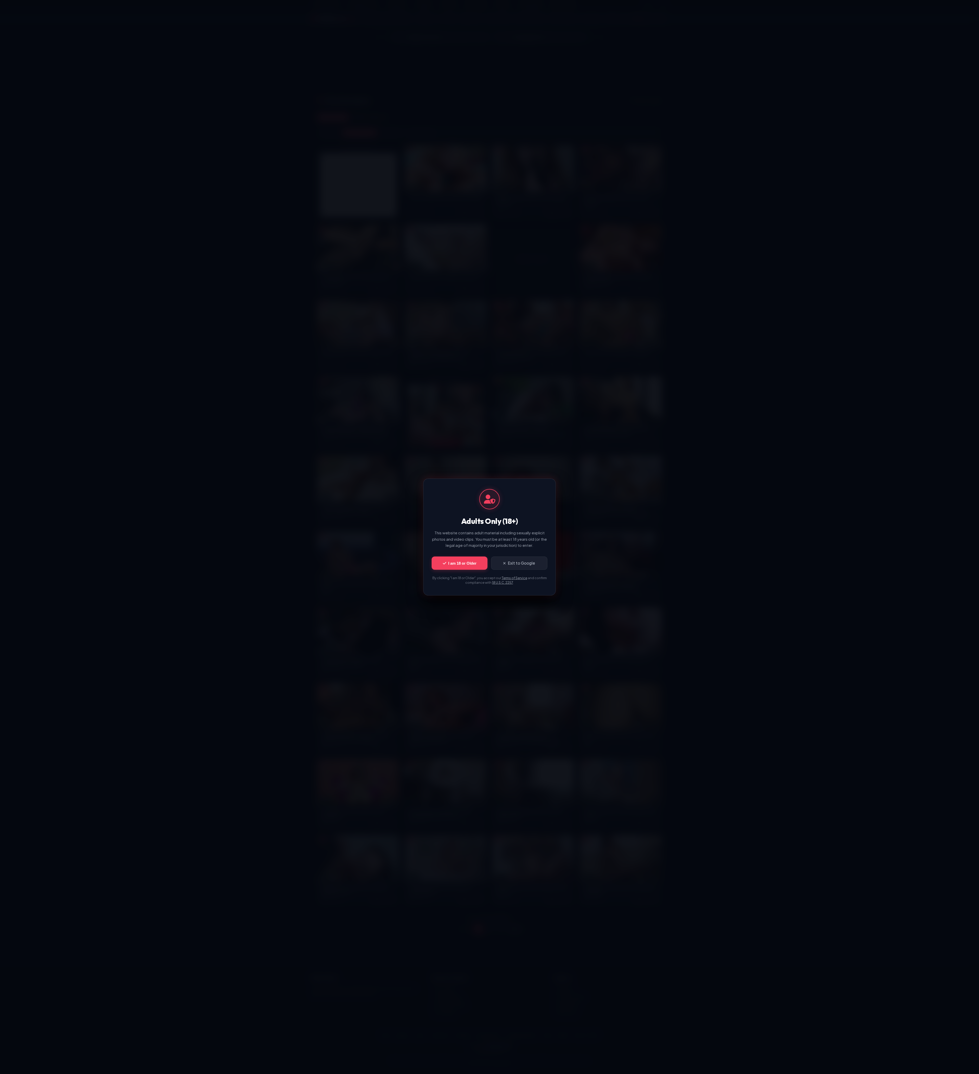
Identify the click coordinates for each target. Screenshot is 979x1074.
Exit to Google (521, 563)
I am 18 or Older (462, 563)
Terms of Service (514, 578)
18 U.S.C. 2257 (502, 582)
